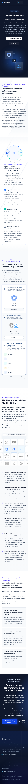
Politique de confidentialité (13, 765)
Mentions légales (5, 768)
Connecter (14, 337)
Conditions (4, 765)
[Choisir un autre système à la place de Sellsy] (19, 66)
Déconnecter (14, 309)
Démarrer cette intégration (14, 38)
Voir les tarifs (14, 43)
